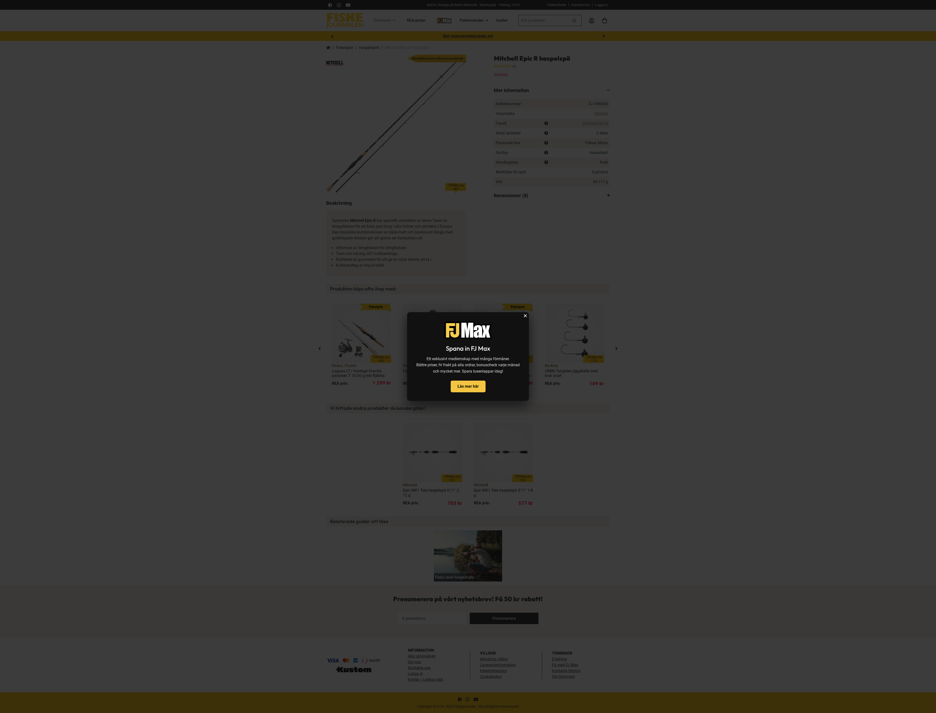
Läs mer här (468, 386)
